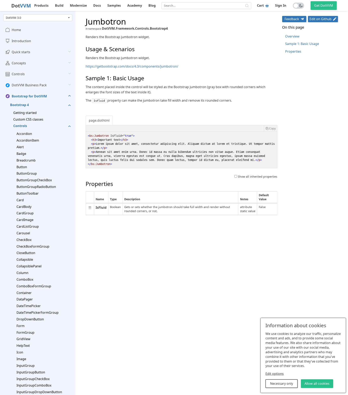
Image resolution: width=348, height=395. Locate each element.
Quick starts (21, 52)
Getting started (25, 112)
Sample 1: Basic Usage (302, 44)
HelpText (23, 345)
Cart (260, 5)
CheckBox (24, 240)
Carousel (23, 233)
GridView (23, 339)
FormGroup (25, 332)
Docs (97, 5)
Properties (293, 51)
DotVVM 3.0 (13, 18)
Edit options (274, 373)
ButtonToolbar (28, 193)
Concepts (19, 63)
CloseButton (26, 253)
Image (21, 359)
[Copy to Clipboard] (270, 128)
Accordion (24, 133)
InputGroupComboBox (34, 385)
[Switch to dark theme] (298, 6)
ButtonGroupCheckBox (34, 180)
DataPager (25, 299)
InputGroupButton (31, 372)
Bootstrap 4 (19, 105)
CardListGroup (28, 226)
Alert (20, 147)
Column (22, 273)
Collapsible (25, 259)
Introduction (21, 41)
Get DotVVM (323, 5)
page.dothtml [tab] (99, 120)
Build (59, 5)
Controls (18, 74)
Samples (114, 5)
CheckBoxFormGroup (33, 246)
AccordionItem (28, 140)
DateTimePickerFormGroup (38, 312)
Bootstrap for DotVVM (29, 96)
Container (24, 293)
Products (41, 5)
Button (22, 167)
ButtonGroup (27, 173)
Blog (152, 5)
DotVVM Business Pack (29, 85)
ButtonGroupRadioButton (36, 186)
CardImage (25, 220)
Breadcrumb (26, 160)
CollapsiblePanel (29, 266)
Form (21, 326)
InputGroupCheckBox (33, 379)
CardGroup (25, 213)
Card (20, 200)
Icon (20, 352)
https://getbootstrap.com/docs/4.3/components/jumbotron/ (132, 66)
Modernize (78, 5)
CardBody (24, 206)
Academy (134, 5)
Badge (21, 153)
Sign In (280, 5)
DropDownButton (30, 319)
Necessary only (281, 383)
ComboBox (25, 279)
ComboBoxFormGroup (34, 286)
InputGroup (26, 365)
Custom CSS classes (28, 119)
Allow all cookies (316, 383)
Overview (292, 36)
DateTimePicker (29, 306)
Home (16, 30)
